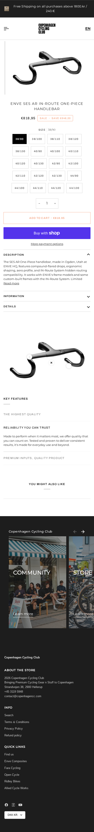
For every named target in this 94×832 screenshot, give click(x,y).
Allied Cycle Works (16, 788)
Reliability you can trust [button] (26, 427)
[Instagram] (13, 805)
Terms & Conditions (16, 722)
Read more (11, 283)
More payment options (47, 244)
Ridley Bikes (12, 781)
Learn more (23, 614)
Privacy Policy (13, 728)
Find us (9, 754)
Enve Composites (15, 761)
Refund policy (13, 735)
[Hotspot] (29, 357)
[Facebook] (6, 805)
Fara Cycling (12, 768)
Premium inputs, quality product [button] (33, 458)
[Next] (82, 531)
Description (13, 254)
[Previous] (75, 531)
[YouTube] (20, 805)
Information (13, 296)
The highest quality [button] (22, 414)
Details (9, 306)
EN (88, 28)
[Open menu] (10, 29)
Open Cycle (11, 774)
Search (8, 715)
